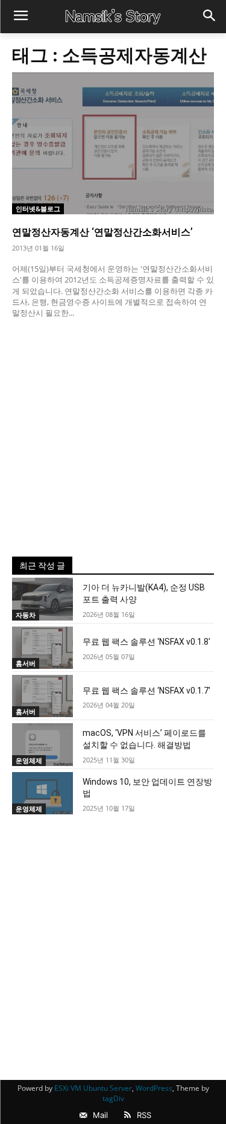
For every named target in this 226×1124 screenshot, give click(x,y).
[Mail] (83, 1115)
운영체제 (29, 760)
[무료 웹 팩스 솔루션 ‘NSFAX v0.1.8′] (42, 648)
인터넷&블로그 (38, 208)
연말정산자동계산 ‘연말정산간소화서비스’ (102, 232)
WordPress (154, 1088)
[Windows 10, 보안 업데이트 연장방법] (42, 793)
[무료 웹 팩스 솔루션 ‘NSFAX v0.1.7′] (42, 696)
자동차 (26, 614)
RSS (144, 1115)
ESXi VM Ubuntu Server (93, 1088)
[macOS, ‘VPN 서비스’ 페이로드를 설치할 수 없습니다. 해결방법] (42, 744)
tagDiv (113, 1098)
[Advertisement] (113, 437)
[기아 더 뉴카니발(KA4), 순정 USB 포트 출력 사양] (42, 599)
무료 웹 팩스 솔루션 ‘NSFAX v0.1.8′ (146, 642)
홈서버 (26, 663)
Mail (100, 1115)
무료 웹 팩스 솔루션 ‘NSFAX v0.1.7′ (146, 690)
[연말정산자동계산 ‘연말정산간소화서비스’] (113, 143)
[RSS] (127, 1115)
